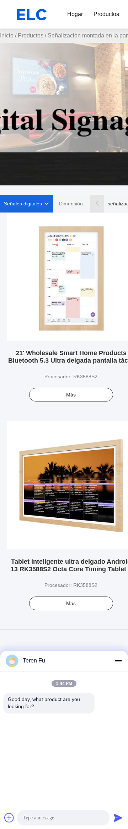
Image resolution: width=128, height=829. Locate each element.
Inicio (7, 35)
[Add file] (9, 817)
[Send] (118, 817)
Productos (106, 14)
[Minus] (118, 660)
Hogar (75, 14)
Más (71, 395)
